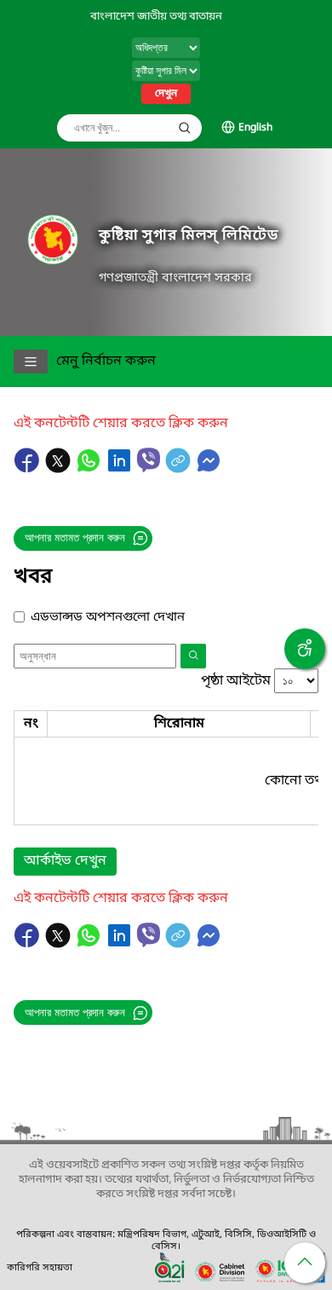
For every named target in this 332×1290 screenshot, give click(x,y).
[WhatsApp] (90, 469)
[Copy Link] (179, 469)
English (255, 128)
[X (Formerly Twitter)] (59, 469)
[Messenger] (208, 469)
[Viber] (148, 460)
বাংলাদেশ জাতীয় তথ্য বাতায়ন (156, 16)
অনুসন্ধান (185, 128)
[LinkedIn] (121, 469)
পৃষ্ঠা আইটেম (236, 681)
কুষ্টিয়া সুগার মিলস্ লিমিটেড (188, 236)
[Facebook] (29, 469)
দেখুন (166, 94)
